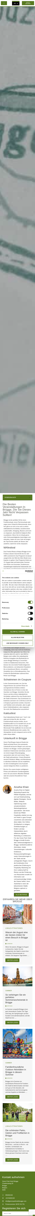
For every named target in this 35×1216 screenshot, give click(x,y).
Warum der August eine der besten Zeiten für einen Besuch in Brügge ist (16, 936)
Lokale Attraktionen (14, 928)
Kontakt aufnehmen (13, 1177)
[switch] (30, 607)
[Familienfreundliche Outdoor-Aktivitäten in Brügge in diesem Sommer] (17, 1058)
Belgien (4, 1188)
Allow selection (17, 637)
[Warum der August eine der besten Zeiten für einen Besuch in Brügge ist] (17, 923)
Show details (25, 626)
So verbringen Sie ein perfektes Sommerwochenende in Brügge (16, 999)
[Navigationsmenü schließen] (4, 3)
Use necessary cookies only (17, 643)
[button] (30, 497)
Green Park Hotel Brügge (10, 1181)
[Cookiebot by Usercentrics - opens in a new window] (25, 571)
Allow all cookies (17, 631)
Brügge (4, 1185)
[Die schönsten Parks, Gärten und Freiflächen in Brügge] (17, 1121)
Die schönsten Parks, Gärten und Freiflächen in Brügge (17, 1133)
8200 (3, 1190)
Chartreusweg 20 (7, 1183)
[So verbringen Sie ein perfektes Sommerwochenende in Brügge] (17, 986)
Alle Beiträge (21, 894)
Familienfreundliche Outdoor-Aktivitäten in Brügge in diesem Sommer (15, 1071)
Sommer (8, 990)
